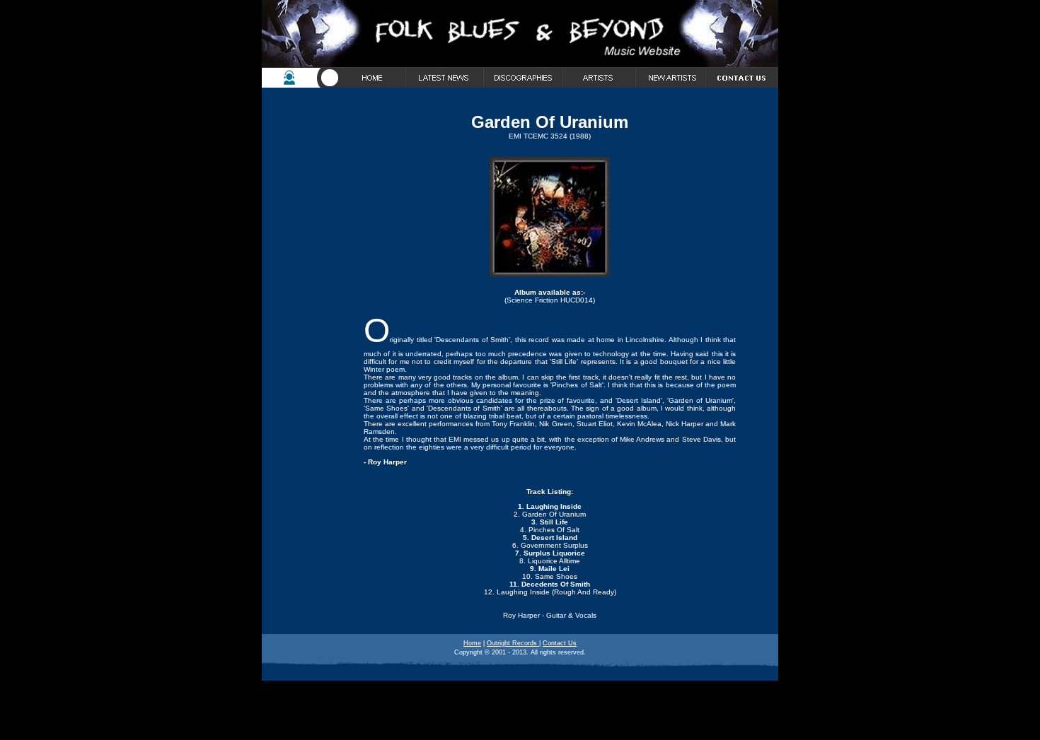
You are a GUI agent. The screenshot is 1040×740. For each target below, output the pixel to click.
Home (472, 643)
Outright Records (513, 643)
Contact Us (560, 643)
